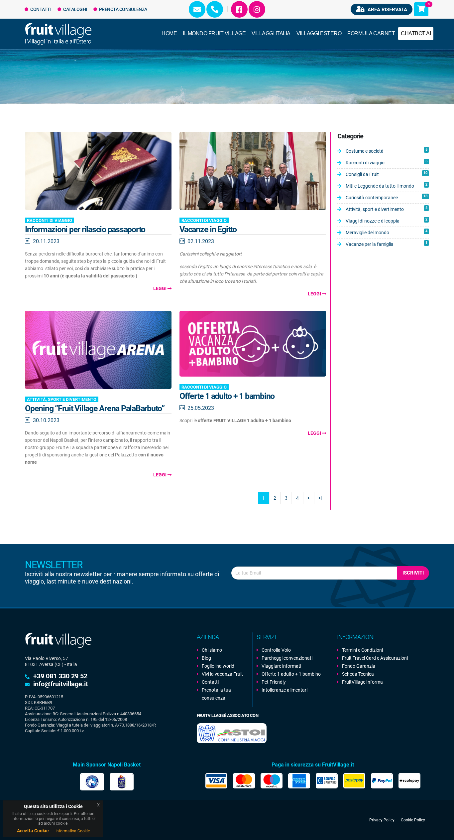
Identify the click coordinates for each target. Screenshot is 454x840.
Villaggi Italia (271, 33)
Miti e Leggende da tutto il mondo (386, 185)
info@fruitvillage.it (60, 684)
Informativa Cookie (73, 831)
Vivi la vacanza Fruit (222, 674)
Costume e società (386, 150)
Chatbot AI (416, 33)
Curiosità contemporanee (386, 197)
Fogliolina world (218, 666)
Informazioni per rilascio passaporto (85, 229)
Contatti (41, 9)
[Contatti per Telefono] (214, 9)
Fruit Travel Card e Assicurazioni (375, 658)
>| (320, 498)
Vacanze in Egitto (208, 229)
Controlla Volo (276, 650)
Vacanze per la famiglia (386, 244)
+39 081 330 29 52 (60, 676)
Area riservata (386, 10)
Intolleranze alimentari (284, 690)
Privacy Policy (382, 820)
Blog (206, 658)
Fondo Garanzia (358, 666)
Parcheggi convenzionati (287, 658)
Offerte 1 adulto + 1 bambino (227, 396)
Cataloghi (74, 9)
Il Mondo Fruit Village (214, 33)
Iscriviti (413, 573)
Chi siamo (212, 650)
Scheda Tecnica (358, 674)
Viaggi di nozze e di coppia (386, 220)
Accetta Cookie (33, 830)
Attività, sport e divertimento (61, 399)
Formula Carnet (371, 33)
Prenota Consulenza (122, 9)
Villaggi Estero (319, 33)
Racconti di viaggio (49, 220)
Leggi (160, 288)
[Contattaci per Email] (197, 9)
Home (169, 33)
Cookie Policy (413, 820)
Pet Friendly (274, 682)
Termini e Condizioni (362, 650)
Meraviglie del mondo (386, 232)
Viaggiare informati (281, 666)
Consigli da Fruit (386, 174)
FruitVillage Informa (362, 682)
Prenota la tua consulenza (216, 694)
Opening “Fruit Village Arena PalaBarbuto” (95, 408)
